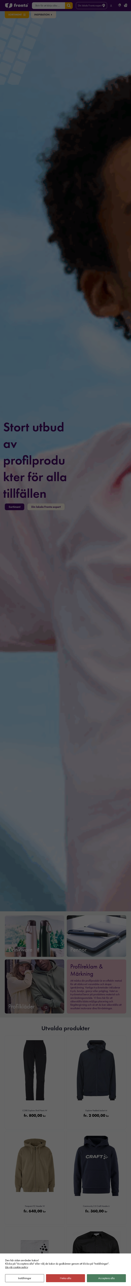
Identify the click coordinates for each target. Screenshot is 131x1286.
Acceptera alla (106, 1278)
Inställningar (24, 1278)
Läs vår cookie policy (16, 1267)
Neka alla (65, 1278)
